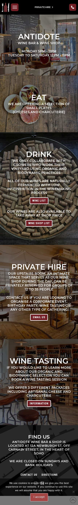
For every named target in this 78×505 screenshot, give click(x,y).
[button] (15, 7)
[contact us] (72, 7)
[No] (73, 492)
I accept (39, 497)
